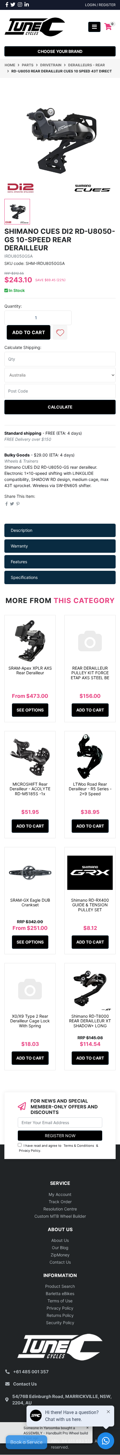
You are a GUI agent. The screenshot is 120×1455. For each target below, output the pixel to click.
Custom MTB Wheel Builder (60, 1216)
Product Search (60, 1286)
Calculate (60, 406)
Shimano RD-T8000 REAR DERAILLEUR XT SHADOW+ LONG (90, 1021)
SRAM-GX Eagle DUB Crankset (30, 902)
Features (19, 561)
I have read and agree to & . (58, 1148)
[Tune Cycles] (35, 26)
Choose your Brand (60, 51)
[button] (60, 332)
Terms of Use (60, 1300)
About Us (60, 1240)
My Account (60, 1194)
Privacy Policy (29, 1151)
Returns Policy (60, 1315)
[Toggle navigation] (94, 27)
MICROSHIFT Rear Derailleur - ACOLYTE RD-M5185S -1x (30, 789)
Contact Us (60, 1262)
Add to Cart (28, 332)
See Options (30, 709)
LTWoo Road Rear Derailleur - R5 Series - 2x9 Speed (90, 789)
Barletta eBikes (60, 1293)
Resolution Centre (60, 1208)
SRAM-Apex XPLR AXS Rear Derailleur (30, 670)
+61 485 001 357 (31, 1371)
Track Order (60, 1201)
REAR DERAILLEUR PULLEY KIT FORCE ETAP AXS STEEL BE (90, 673)
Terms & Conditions (78, 1146)
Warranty (19, 545)
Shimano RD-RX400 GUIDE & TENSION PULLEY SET (90, 905)
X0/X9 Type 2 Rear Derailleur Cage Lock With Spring (30, 1021)
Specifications (24, 577)
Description (21, 530)
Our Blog (60, 1247)
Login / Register (100, 5)
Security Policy (60, 1322)
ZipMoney (60, 1254)
